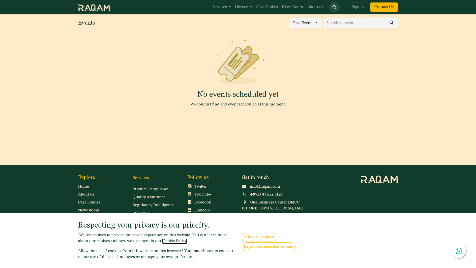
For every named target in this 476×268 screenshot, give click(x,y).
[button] (334, 7)
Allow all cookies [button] (259, 237)
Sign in (358, 7)
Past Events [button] (303, 23)
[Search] (392, 23)
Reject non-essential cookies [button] (269, 247)
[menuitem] (222, 7)
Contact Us (384, 7)
